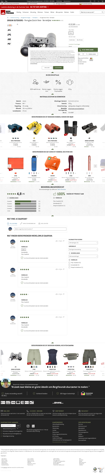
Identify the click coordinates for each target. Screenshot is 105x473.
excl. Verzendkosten (73, 26)
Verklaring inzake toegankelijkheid (87, 438)
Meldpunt (80, 436)
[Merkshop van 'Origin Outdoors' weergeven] (9, 25)
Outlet (72, 12)
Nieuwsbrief (81, 428)
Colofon (80, 434)
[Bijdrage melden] (64, 241)
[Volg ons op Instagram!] (29, 426)
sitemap (5, 467)
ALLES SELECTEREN (58, 67)
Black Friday (4, 460)
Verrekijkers (35, 17)
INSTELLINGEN (47, 67)
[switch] (100, 471)
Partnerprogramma (83, 432)
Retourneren (55, 432)
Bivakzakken (56, 463)
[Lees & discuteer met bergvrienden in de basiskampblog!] (34, 426)
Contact (54, 430)
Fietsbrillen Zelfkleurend (58, 465)
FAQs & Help (55, 428)
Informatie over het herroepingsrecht (62, 440)
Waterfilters (4, 462)
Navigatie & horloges (25, 17)
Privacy (56, 436)
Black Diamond (82, 462)
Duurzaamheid (82, 440)
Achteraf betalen (33, 3)
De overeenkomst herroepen (59, 442)
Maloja (80, 461)
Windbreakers (5, 463)
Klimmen (40, 12)
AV (53, 436)
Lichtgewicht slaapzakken (59, 461)
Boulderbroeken (5, 465)
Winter (52, 12)
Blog (6, 1)
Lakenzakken (56, 458)
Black (71, 33)
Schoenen (26, 12)
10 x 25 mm (80, 40)
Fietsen (46, 12)
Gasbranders (4, 461)
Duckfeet (81, 460)
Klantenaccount (82, 426)
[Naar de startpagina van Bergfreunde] (8, 12)
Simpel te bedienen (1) (59, 205)
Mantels (29, 462)
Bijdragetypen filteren (75, 239)
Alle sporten (59, 12)
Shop (2, 1)
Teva (80, 458)
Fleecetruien (30, 465)
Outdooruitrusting (15, 17)
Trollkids (81, 465)
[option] (39, 46)
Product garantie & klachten (59, 434)
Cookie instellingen (57, 438)
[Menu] (104, 468)
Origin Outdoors (15, 20)
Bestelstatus (55, 426)
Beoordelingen (75, 253)
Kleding (19, 12)
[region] (53, 59)
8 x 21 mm (72, 40)
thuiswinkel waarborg (87, 3)
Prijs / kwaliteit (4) (58, 201)
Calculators (4, 458)
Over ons (80, 424)
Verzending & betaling (58, 424)
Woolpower (81, 463)
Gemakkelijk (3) (57, 203)
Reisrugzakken (56, 460)
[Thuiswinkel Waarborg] (87, 393)
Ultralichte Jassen (31, 463)
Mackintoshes (30, 460)
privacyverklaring (33, 63)
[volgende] (95, 131)
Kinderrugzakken (57, 462)
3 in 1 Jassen (30, 458)
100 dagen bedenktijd (61, 3)
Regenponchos (30, 461)
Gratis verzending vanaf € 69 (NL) (11, 3)
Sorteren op (72, 246)
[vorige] (9, 131)
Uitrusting (33, 12)
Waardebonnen (82, 430)
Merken (66, 12)
